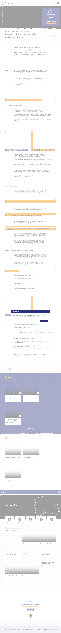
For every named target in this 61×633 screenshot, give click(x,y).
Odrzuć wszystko (35, 320)
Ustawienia (28, 320)
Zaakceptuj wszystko (43, 320)
